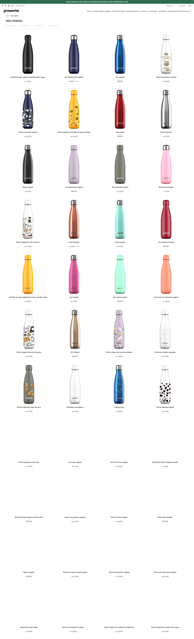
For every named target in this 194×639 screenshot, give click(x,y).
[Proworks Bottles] (11, 11)
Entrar (183, 6)
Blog (12, 6)
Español (169, 6)
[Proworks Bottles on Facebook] (2, 6)
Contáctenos (20, 6)
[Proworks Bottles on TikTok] (9, 6)
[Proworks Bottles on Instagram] (5, 6)
